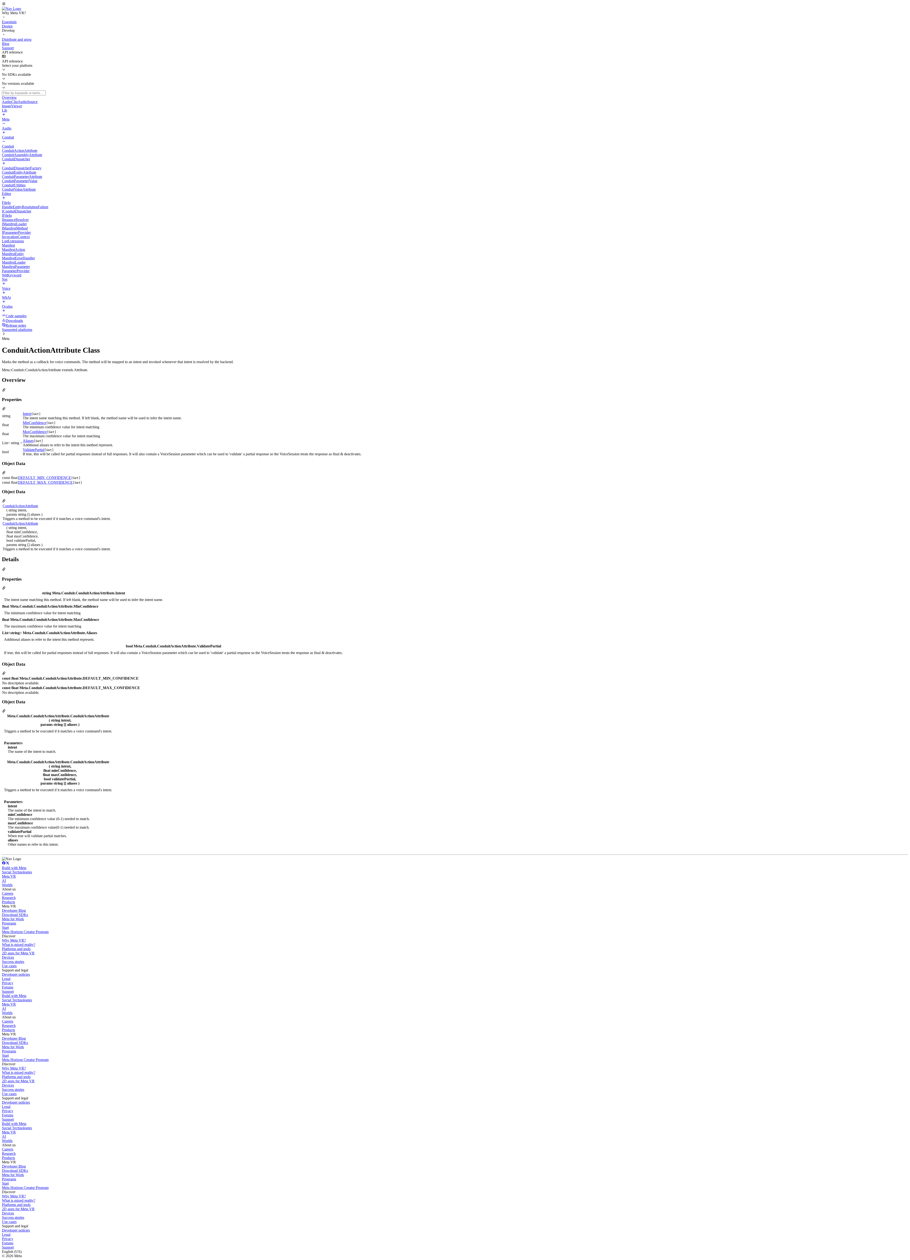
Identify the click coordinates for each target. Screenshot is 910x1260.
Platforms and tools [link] (16, 949)
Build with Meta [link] (14, 868)
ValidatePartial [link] (33, 450)
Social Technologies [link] (17, 872)
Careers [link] (7, 893)
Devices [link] (8, 957)
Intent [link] (27, 414)
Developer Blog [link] (14, 910)
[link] (11, 9)
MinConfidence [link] (34, 423)
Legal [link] (6, 979)
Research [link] (9, 898)
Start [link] (5, 928)
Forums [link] (7, 987)
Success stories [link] (13, 962)
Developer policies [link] (16, 974)
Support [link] (8, 991)
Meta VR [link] (9, 876)
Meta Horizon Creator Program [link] (25, 932)
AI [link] (4, 881)
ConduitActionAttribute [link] (20, 506)
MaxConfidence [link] (35, 432)
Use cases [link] (9, 966)
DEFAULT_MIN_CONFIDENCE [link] (44, 478)
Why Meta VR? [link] (14, 940)
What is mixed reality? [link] (18, 945)
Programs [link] (9, 923)
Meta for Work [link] (13, 919)
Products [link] (8, 902)
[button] (455, 4)
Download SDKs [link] (15, 915)
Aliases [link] (28, 441)
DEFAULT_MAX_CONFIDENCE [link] (45, 482)
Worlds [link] (7, 885)
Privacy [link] (7, 983)
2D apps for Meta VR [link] (18, 953)
